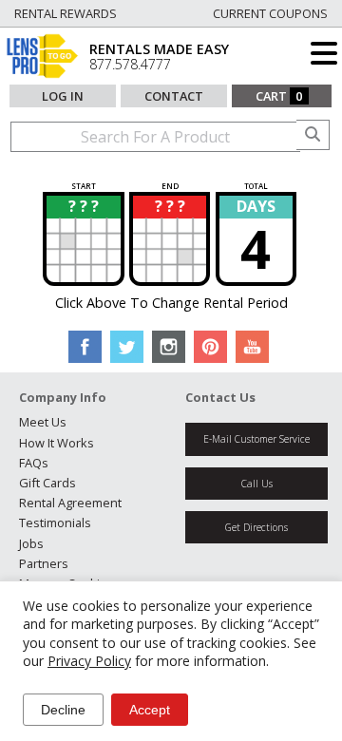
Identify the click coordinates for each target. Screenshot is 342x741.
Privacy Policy (89, 661)
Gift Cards (47, 482)
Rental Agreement (70, 502)
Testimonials (55, 522)
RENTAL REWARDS (65, 13)
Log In (63, 95)
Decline (63, 709)
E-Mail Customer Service (256, 439)
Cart (279, 95)
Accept (149, 709)
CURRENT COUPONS (270, 13)
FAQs (33, 462)
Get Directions (256, 527)
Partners (43, 563)
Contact (173, 95)
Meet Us (42, 421)
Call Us (257, 483)
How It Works (56, 442)
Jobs (31, 543)
